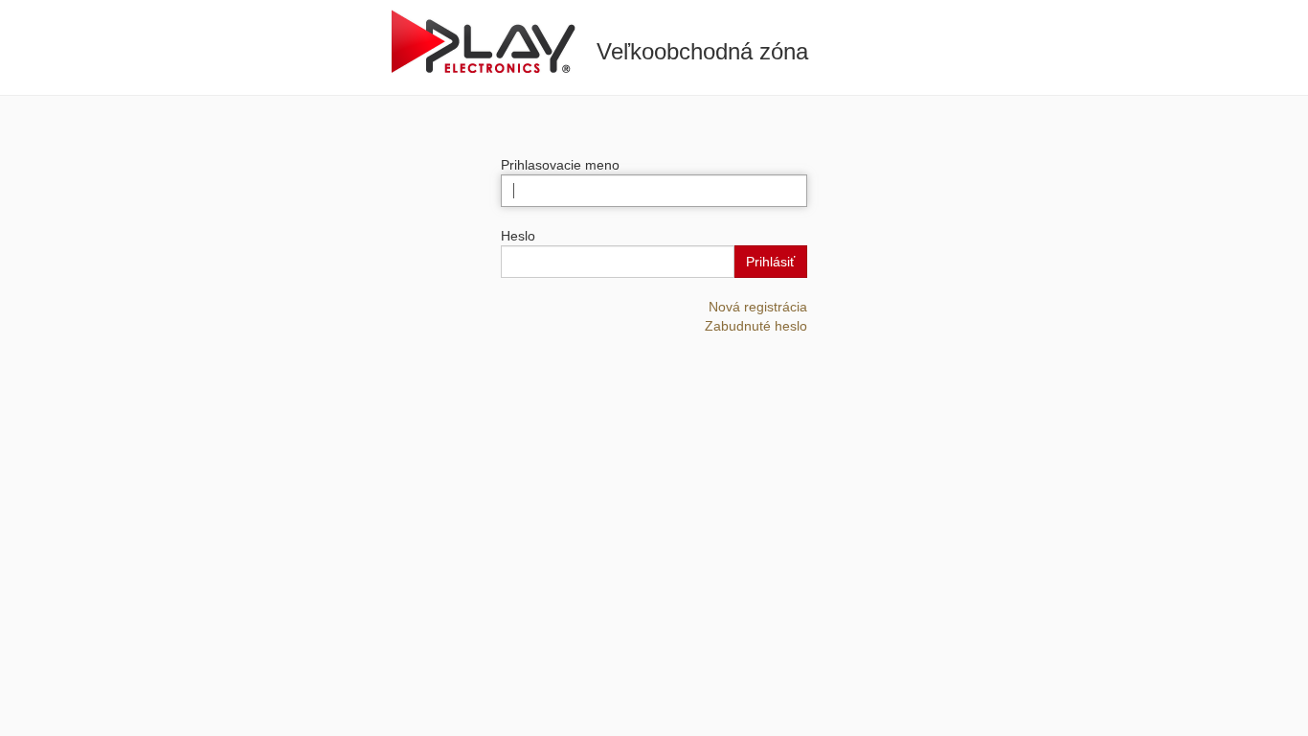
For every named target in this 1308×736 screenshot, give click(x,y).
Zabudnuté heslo (756, 326)
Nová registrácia (758, 306)
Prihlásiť (770, 261)
